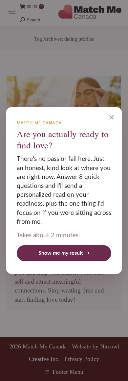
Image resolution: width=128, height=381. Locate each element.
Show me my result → (64, 253)
